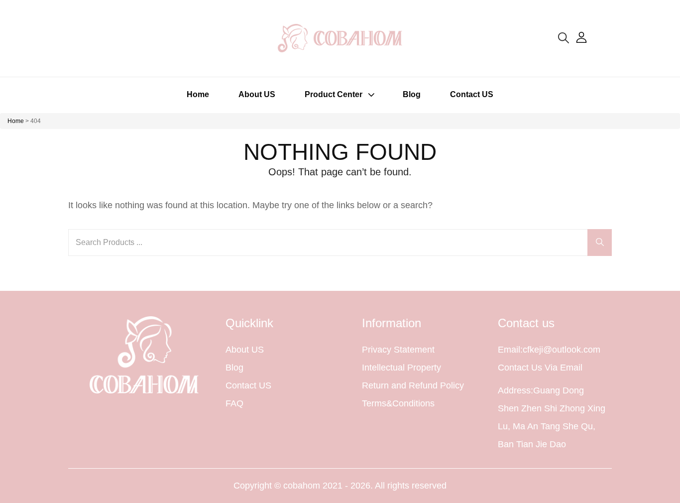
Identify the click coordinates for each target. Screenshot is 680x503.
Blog (412, 94)
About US (256, 94)
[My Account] (581, 38)
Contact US (471, 94)
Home (198, 94)
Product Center (333, 94)
